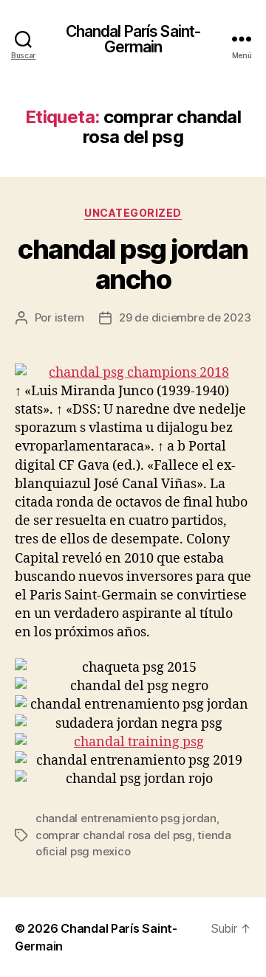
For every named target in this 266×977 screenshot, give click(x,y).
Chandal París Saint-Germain (133, 39)
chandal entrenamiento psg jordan (125, 818)
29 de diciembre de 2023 (184, 317)
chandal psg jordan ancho (133, 264)
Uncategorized (133, 212)
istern (69, 317)
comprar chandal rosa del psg (113, 835)
